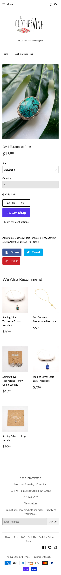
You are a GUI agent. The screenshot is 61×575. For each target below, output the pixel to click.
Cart (56, 4)
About (8, 537)
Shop (16, 537)
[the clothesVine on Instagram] (55, 547)
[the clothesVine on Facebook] (44, 547)
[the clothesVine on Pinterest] (49, 547)
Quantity (6, 178)
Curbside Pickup (46, 537)
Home (5, 54)
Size (4, 163)
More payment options (16, 221)
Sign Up (52, 521)
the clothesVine (22, 557)
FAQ (23, 537)
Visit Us (32, 537)
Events (29, 541)
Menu (10, 4)
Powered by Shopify (42, 557)
